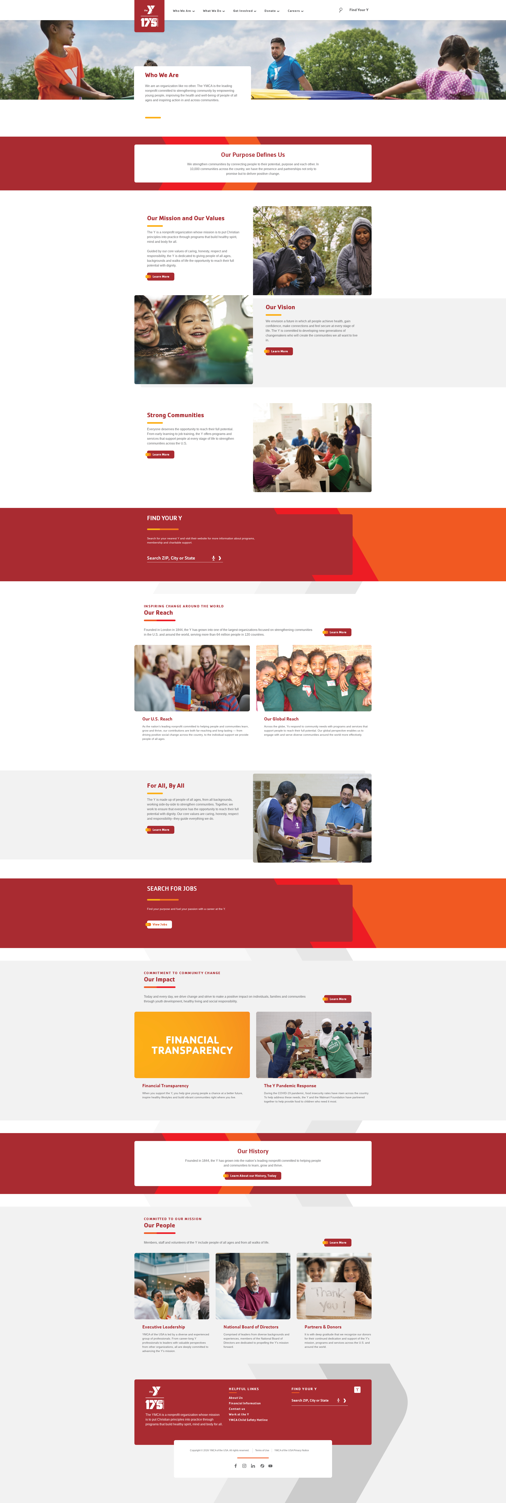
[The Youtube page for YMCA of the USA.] (270, 1466)
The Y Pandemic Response (290, 1086)
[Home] (154, 1398)
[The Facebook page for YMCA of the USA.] (236, 1466)
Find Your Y (358, 10)
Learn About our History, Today (253, 1176)
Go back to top (357, 1390)
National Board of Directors (251, 1327)
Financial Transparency (165, 1086)
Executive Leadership (163, 1327)
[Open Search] (340, 10)
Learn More (161, 276)
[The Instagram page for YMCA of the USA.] (244, 1466)
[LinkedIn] (253, 1466)
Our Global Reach (281, 719)
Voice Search (213, 558)
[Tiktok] (262, 1466)
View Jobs (160, 924)
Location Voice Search (338, 1400)
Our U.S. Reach (157, 719)
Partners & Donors (323, 1327)
